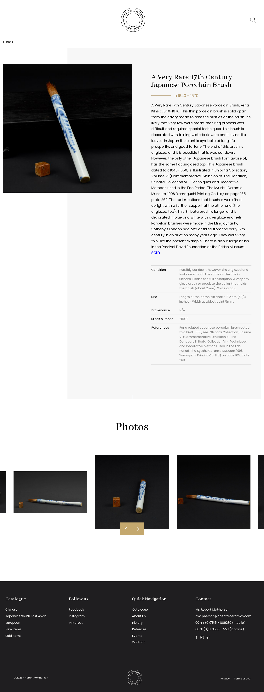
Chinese (11, 609)
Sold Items (13, 636)
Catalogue (140, 609)
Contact (138, 642)
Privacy (225, 678)
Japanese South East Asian (25, 616)
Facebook (76, 609)
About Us (139, 616)
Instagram (77, 616)
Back (9, 42)
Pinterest (76, 622)
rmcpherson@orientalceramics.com (223, 616)
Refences (139, 629)
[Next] (138, 528)
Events (137, 636)
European (12, 622)
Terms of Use (242, 678)
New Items (13, 629)
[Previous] (126, 528)
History (137, 622)
